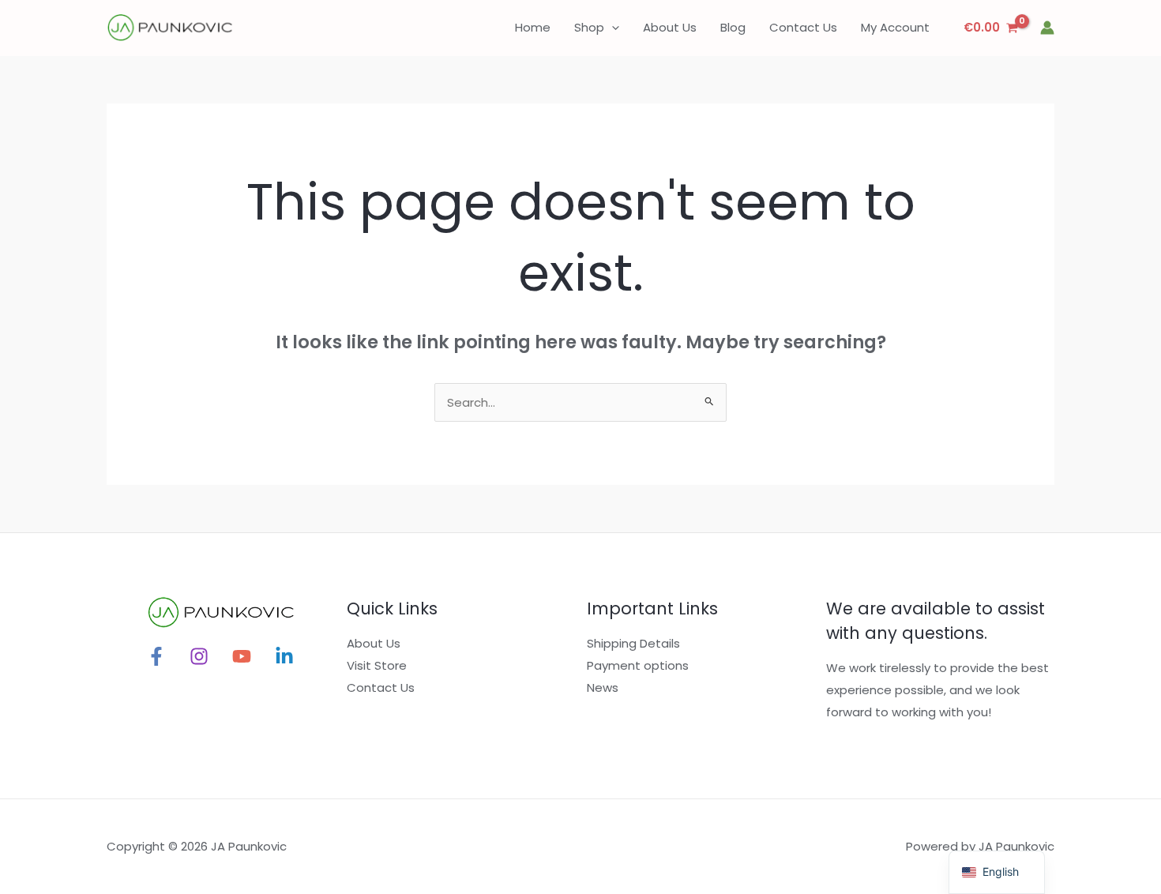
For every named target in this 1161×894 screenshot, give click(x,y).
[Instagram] (199, 656)
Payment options (638, 665)
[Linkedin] (284, 656)
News (602, 687)
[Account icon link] (1047, 28)
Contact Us (381, 687)
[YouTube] (241, 656)
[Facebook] (156, 656)
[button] (611, 27)
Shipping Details (633, 643)
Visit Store (377, 665)
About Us (373, 643)
